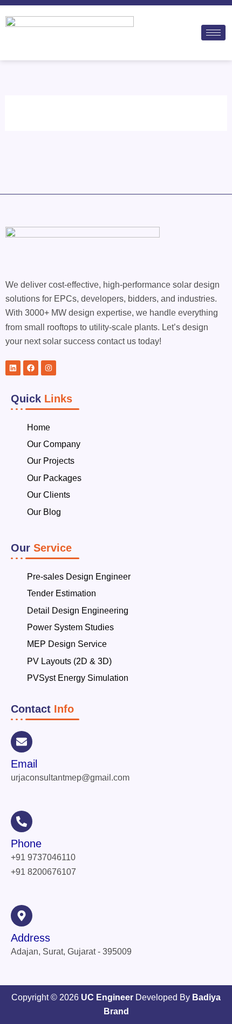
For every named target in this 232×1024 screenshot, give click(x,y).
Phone (26, 843)
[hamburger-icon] (213, 32)
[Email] (21, 742)
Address (30, 938)
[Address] (21, 916)
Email (24, 764)
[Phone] (21, 821)
